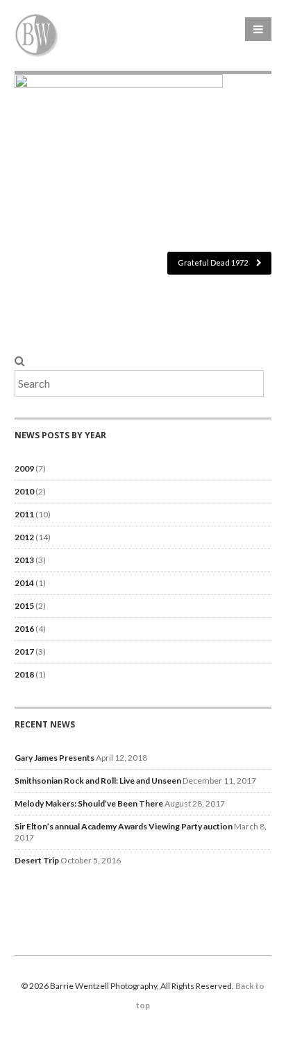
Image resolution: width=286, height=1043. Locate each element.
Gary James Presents (54, 757)
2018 (24, 674)
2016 (24, 628)
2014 (24, 583)
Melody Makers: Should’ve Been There (89, 803)
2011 (24, 514)
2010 (24, 491)
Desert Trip (37, 860)
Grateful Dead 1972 (213, 262)
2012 (24, 537)
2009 (24, 468)
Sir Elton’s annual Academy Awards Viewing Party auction (124, 826)
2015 (24, 606)
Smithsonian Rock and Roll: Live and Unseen (98, 780)
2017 (24, 651)
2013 (24, 560)
